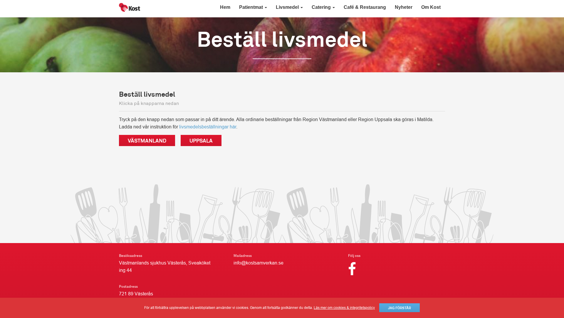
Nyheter (403, 7)
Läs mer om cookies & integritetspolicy (344, 308)
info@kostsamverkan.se (258, 262)
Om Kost (431, 7)
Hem (225, 7)
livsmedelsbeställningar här (207, 126)
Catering (322, 7)
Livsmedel (288, 7)
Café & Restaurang (365, 7)
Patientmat (251, 7)
